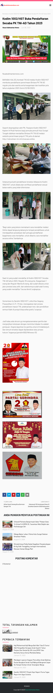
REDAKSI (27, 686)
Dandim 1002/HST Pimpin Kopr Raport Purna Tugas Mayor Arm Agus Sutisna (31, 673)
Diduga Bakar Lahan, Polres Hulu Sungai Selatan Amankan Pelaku (31, 535)
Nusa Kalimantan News (11, 28)
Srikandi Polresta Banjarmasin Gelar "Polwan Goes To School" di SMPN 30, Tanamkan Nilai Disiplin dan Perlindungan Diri (31, 524)
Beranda (5, 14)
